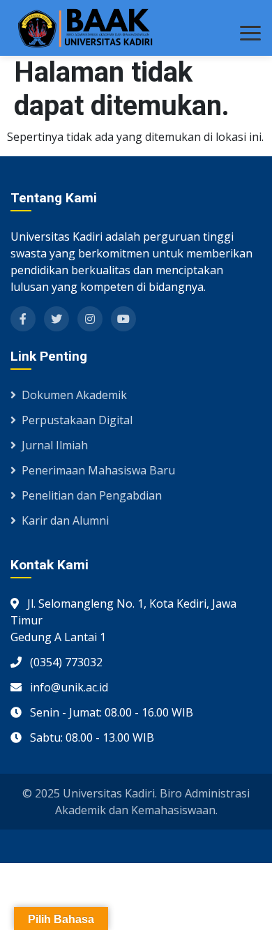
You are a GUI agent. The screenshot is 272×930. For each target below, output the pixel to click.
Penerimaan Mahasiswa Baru (98, 470)
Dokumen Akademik (74, 395)
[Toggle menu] (250, 33)
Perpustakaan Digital (77, 420)
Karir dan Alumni (65, 520)
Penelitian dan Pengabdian (92, 495)
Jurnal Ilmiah (55, 445)
